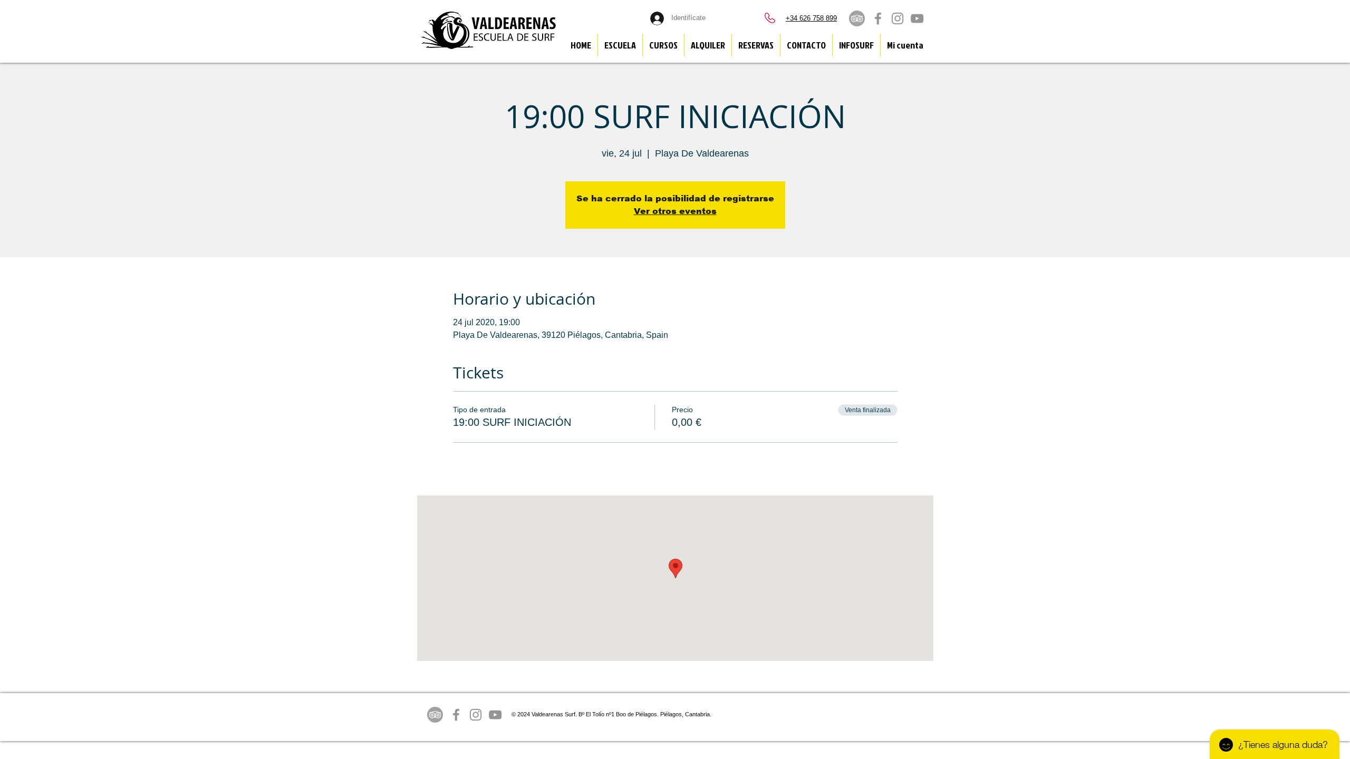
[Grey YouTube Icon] (917, 18)
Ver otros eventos (675, 211)
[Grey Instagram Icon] (897, 18)
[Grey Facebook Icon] (878, 18)
